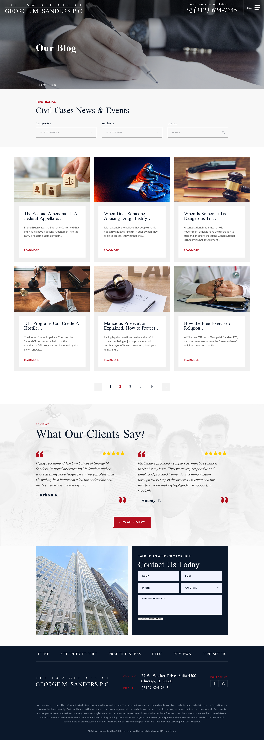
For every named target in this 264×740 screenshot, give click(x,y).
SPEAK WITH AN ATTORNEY (150, 619)
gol (223, 683)
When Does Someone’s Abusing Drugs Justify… (128, 216)
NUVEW (92, 731)
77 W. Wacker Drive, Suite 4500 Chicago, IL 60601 (168, 678)
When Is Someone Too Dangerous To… (206, 216)
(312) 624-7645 (215, 10)
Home (43, 654)
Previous (98, 387)
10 (152, 387)
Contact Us (214, 654)
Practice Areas (125, 654)
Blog (157, 654)
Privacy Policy (168, 731)
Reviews (182, 654)
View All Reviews (132, 522)
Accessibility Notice (149, 731)
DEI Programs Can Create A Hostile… (51, 326)
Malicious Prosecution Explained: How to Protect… (132, 326)
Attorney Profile (79, 654)
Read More (31, 250)
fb (214, 683)
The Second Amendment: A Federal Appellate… (50, 216)
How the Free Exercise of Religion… (208, 326)
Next (166, 387)
